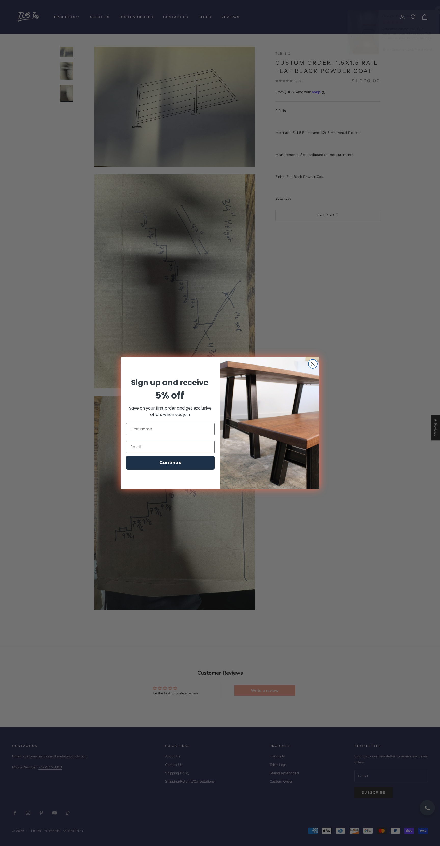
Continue (170, 462)
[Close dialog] (312, 363)
